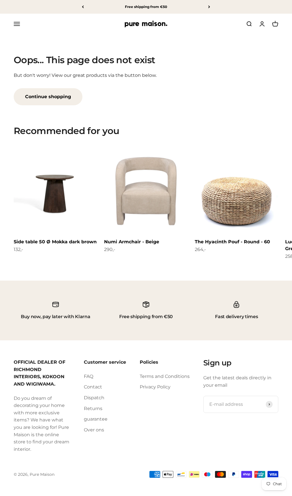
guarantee (96, 419)
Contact (93, 387)
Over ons (94, 430)
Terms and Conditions (165, 376)
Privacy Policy (155, 387)
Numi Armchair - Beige (131, 241)
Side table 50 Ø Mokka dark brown (55, 241)
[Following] (209, 7)
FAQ (88, 376)
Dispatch (94, 397)
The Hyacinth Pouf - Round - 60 (232, 241)
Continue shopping (48, 96)
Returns (93, 408)
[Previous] (83, 7)
